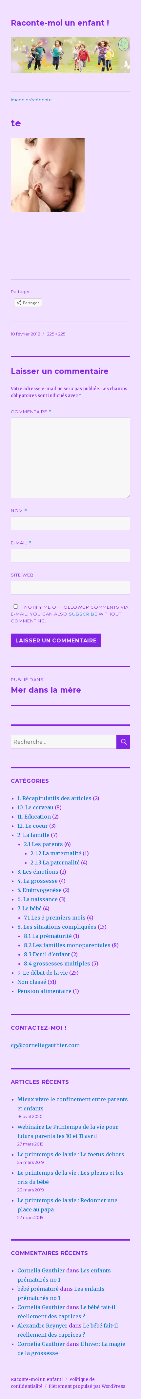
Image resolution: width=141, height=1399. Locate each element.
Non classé (31, 982)
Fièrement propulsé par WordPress (87, 1386)
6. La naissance (37, 899)
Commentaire (31, 412)
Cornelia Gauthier (41, 1270)
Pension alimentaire (44, 991)
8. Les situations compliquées (56, 926)
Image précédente (31, 99)
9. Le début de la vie (42, 972)
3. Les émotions (37, 871)
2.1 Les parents (43, 844)
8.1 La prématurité (48, 936)
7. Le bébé (29, 908)
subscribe (83, 614)
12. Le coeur (32, 825)
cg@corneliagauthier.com (45, 1045)
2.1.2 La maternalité (55, 853)
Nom (19, 511)
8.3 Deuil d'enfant (47, 954)
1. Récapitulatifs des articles (54, 798)
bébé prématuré (38, 1289)
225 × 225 (56, 333)
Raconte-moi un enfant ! (60, 23)
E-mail (21, 543)
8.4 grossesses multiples (57, 963)
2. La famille (33, 835)
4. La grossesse (37, 881)
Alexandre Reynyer (42, 1325)
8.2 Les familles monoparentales (67, 945)
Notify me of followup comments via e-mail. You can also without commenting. (70, 613)
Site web (22, 575)
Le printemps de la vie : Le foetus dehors (70, 1154)
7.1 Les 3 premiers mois (55, 917)
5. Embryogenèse (39, 890)
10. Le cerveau (35, 807)
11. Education (34, 816)
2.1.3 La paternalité (55, 862)
